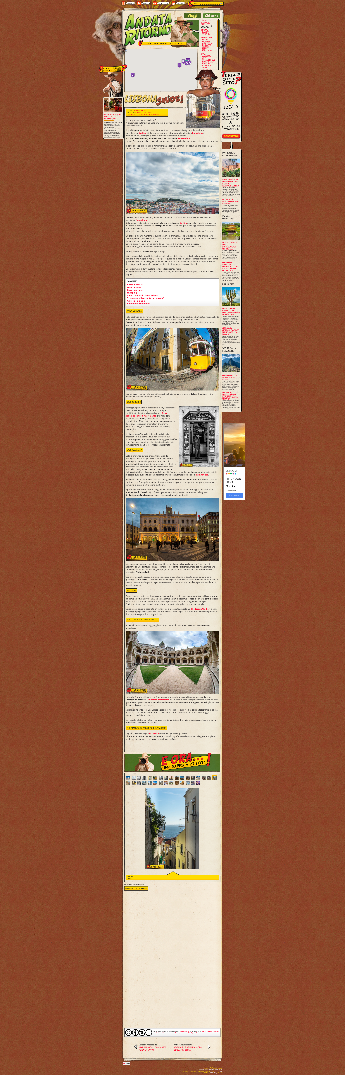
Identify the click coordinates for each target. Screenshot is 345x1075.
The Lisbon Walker (200, 608)
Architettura (146, 115)
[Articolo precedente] (135, 1048)
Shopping (132, 292)
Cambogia (206, 56)
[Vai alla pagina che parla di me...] (211, 17)
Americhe (206, 37)
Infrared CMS (204, 1073)
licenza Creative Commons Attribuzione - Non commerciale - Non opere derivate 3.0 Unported (186, 1032)
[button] (179, 65)
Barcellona (197, 133)
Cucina (156, 115)
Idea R (220, 1073)
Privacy (205, 1068)
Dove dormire (134, 287)
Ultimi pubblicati (205, 21)
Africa (204, 30)
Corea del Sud (208, 60)
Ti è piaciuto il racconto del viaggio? (145, 298)
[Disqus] (172, 924)
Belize (205, 39)
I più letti (205, 24)
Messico (205, 47)
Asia (203, 54)
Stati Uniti (207, 51)
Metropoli (135, 115)
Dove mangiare (135, 290)
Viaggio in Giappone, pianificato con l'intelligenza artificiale (229, 266)
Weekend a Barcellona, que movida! (230, 201)
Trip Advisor (202, 474)
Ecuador (206, 41)
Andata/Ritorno (184, 1031)
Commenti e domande (138, 303)
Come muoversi (135, 284)
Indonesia (206, 69)
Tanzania (206, 34)
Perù (204, 49)
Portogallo (147, 113)
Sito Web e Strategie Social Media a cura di (198, 1071)
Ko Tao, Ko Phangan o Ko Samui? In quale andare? (230, 396)
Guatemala (207, 43)
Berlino (142, 133)
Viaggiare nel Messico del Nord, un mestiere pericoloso (231, 312)
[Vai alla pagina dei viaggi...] (192, 17)
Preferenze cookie (216, 1068)
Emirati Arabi (208, 62)
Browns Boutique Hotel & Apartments (147, 414)
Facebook (154, 733)
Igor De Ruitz (140, 111)
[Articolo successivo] (209, 1048)
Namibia (205, 32)
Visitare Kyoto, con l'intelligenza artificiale (229, 246)
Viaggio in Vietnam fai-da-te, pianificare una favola (231, 331)
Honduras (206, 45)
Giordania (206, 66)
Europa (138, 113)
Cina (204, 58)
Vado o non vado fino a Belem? (142, 295)
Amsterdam (184, 138)
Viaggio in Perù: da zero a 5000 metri (230, 377)
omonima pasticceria (158, 699)
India (204, 68)
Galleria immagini (136, 300)
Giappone (206, 64)
